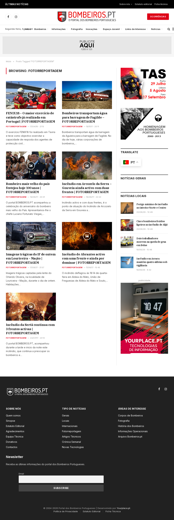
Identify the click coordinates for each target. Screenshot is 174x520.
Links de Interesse (135, 29)
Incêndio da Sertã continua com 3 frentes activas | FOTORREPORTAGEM (30, 329)
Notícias (155, 29)
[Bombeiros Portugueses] (87, 16)
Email (21, 473)
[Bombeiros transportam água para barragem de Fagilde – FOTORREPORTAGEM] (87, 95)
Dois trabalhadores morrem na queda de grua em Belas (151, 242)
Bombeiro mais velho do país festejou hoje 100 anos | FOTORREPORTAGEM (28, 188)
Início (28, 29)
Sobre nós (124, 4)
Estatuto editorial (143, 4)
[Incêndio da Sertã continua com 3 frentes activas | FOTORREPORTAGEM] (31, 307)
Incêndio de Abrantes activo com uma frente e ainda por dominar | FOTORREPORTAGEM (86, 258)
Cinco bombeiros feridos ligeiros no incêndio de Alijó (62, 4)
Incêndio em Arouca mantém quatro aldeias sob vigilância (151, 262)
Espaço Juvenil (111, 29)
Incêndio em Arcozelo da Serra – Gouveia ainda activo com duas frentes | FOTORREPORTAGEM (86, 188)
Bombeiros (40, 29)
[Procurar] (169, 29)
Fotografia (77, 29)
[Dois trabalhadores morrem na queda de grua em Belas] (127, 242)
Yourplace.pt (123, 508)
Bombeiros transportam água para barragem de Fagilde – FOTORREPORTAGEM (84, 117)
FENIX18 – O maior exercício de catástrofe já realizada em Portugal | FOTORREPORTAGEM (30, 117)
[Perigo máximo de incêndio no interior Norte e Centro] (127, 208)
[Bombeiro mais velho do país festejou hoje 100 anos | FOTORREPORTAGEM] (31, 165)
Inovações (91, 29)
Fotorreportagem (16, 126)
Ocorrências (158, 16)
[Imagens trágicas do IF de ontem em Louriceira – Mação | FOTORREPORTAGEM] (31, 236)
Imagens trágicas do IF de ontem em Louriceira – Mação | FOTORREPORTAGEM (30, 258)
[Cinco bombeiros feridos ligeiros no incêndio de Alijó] (127, 225)
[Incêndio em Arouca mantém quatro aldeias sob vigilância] (127, 262)
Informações (59, 29)
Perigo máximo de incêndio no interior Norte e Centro (152, 206)
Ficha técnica (161, 4)
